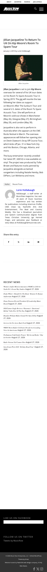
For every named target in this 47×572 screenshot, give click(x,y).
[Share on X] (18, 241)
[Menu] (40, 9)
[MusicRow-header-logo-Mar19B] (19, 9)
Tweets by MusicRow (13, 540)
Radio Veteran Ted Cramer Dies (14, 342)
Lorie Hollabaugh (23, 51)
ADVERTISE (17, 2)
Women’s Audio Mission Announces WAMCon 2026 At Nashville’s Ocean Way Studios (22, 287)
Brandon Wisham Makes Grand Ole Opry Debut (20, 315)
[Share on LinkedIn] (28, 241)
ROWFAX (27, 2)
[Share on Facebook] (9, 241)
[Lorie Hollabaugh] (10, 199)
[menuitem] (9, 2)
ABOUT (9, 2)
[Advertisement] (22, 370)
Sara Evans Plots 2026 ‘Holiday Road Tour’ (19, 347)
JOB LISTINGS (37, 2)
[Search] (34, 9)
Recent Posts (17, 184)
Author (7, 184)
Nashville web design (24, 562)
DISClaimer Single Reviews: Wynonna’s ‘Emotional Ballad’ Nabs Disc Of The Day (21, 309)
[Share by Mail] (38, 241)
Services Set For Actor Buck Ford (15, 323)
